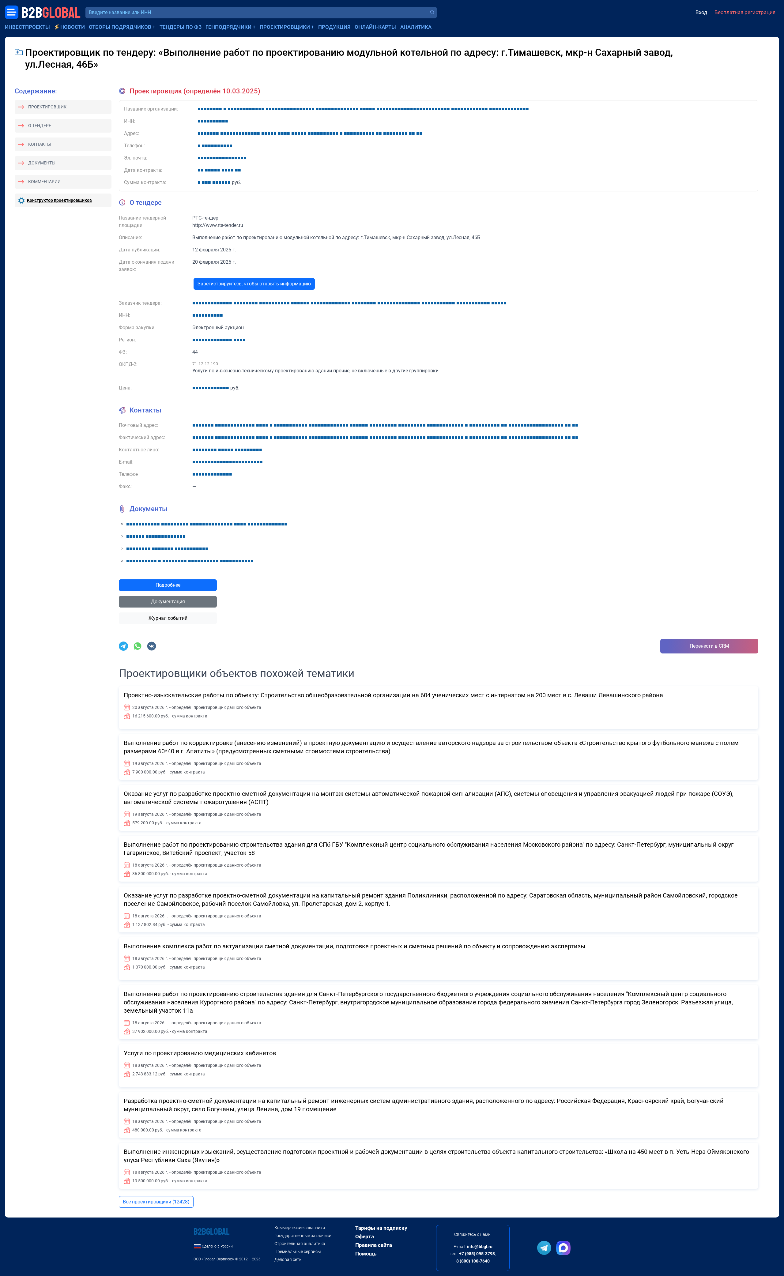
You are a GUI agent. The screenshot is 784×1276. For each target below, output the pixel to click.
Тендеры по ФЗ (181, 27)
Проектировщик (47, 106)
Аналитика (416, 27)
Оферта (364, 1236)
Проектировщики (285, 27)
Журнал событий (168, 618)
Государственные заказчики (302, 1235)
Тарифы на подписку (381, 1228)
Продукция (334, 27)
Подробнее (168, 585)
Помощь (365, 1254)
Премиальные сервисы (297, 1251)
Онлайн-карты (375, 27)
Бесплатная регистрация (744, 12)
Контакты (39, 144)
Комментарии (44, 181)
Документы (41, 162)
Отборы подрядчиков (120, 27)
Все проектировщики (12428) (156, 1202)
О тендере (39, 125)
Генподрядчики (228, 27)
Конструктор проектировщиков (59, 200)
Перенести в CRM (709, 646)
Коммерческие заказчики (299, 1227)
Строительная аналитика (299, 1243)
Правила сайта (373, 1245)
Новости (72, 27)
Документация (168, 601)
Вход (701, 12)
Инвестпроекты (27, 27)
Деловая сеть (288, 1259)
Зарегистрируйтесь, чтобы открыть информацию (254, 284)
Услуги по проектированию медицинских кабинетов (200, 1053)
